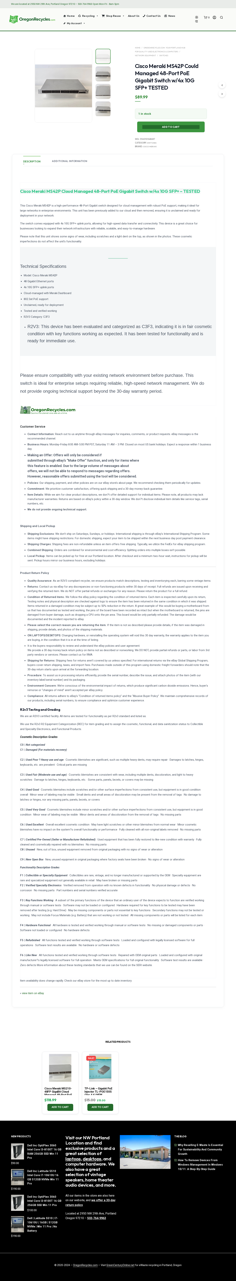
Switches (163, 55)
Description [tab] (32, 161)
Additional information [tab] (69, 161)
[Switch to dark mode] (196, 17)
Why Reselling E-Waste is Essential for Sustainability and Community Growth (200, 1149)
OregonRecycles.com (85, 1265)
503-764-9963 (85, 4)
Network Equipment (145, 55)
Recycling (88, 16)
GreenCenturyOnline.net (120, 1265)
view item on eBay (33, 993)
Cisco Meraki (150, 146)
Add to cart (60, 1107)
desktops (92, 1159)
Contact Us (153, 16)
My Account (74, 23)
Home (71, 16)
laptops (73, 1159)
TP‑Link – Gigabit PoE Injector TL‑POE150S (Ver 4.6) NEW (98, 1091)
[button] (206, 17)
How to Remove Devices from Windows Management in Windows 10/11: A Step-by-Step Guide (200, 1165)
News (171, 16)
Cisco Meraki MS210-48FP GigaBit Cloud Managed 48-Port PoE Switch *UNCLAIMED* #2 (60, 1093)
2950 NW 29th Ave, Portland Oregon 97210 (52, 4)
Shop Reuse (113, 16)
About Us (133, 16)
